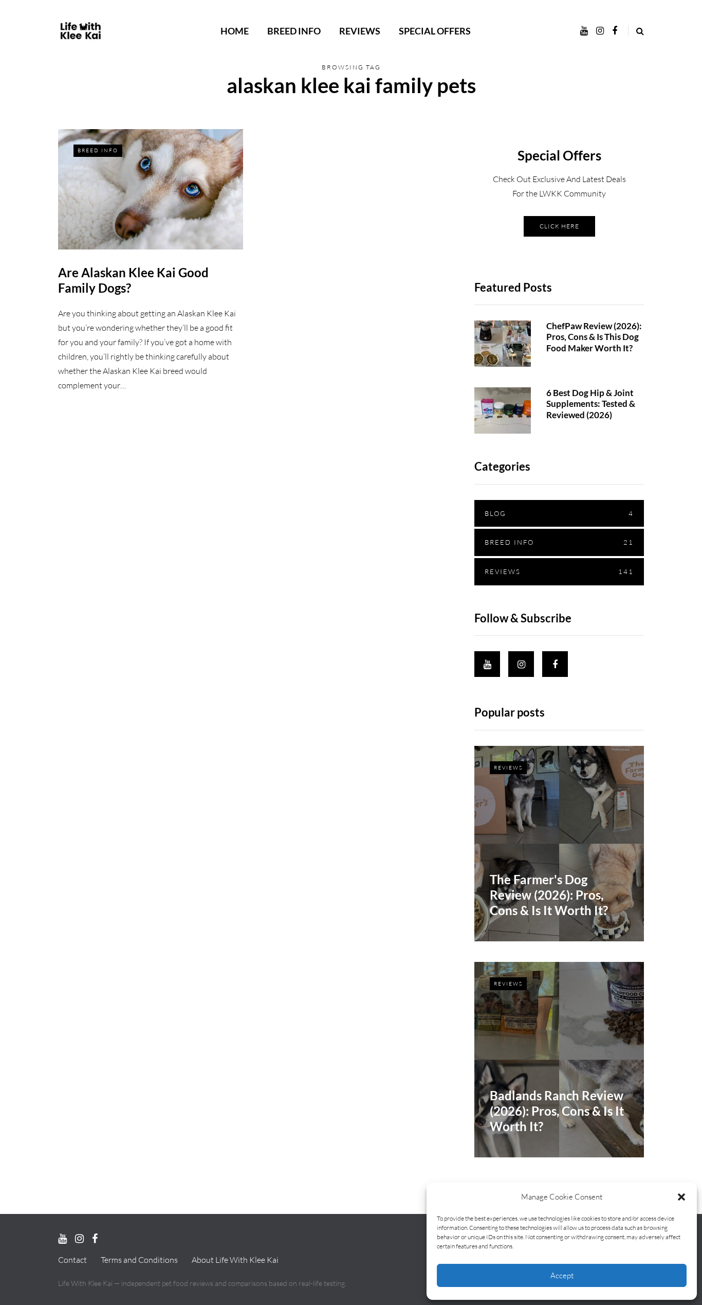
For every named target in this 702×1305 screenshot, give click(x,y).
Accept (562, 1275)
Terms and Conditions (139, 1260)
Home (234, 31)
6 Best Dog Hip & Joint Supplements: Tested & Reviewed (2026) (590, 403)
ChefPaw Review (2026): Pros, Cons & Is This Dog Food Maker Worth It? (594, 336)
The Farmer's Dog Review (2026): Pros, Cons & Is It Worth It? (549, 895)
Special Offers (435, 31)
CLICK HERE (559, 226)
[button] (681, 1197)
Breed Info (294, 31)
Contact (72, 1260)
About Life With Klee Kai (235, 1260)
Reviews (359, 31)
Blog (559, 513)
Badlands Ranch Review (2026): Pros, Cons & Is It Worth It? (557, 1111)
